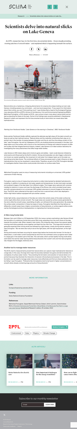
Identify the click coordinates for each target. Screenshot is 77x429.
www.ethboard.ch (8, 422)
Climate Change (49, 333)
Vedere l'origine (59, 327)
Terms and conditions (9, 426)
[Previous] (50, 7)
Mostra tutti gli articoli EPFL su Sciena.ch (36, 327)
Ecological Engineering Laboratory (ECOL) (21, 288)
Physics (36, 333)
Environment (16, 333)
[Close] (67, 7)
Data (27, 333)
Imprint (20, 426)
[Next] (55, 7)
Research (21, 16)
